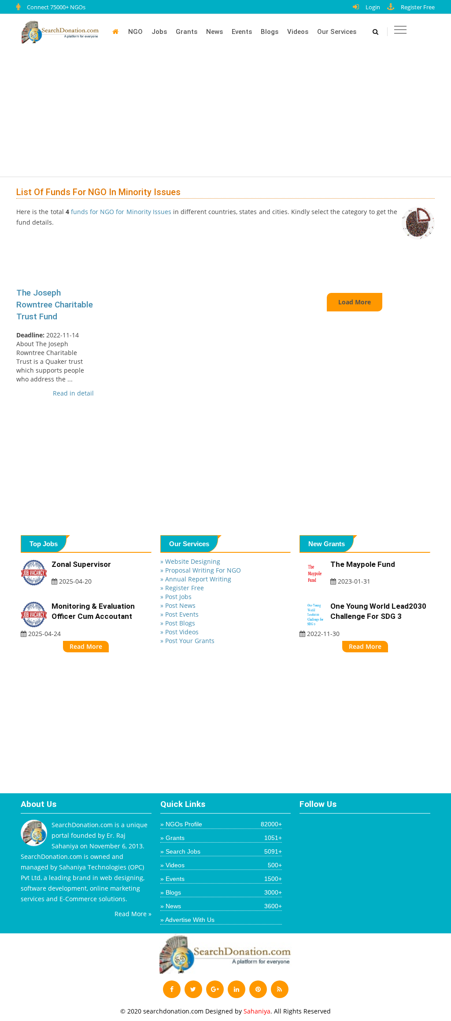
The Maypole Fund (362, 564)
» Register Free (182, 588)
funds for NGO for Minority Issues (120, 211)
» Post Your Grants (187, 640)
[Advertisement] (230, 115)
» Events (221, 878)
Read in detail (73, 393)
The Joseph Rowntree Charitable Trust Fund (54, 305)
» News (221, 906)
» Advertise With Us (187, 919)
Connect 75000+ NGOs (56, 7)
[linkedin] (236, 989)
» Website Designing (190, 561)
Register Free (418, 7)
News (214, 32)
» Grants (221, 837)
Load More (354, 302)
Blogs (269, 32)
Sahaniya (257, 1011)
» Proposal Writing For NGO (200, 570)
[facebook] (172, 989)
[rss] (279, 989)
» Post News (178, 605)
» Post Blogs (177, 623)
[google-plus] (215, 989)
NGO (135, 32)
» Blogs (221, 892)
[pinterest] (258, 989)
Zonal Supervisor (81, 564)
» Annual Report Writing (195, 579)
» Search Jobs (221, 851)
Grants (186, 32)
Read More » (133, 914)
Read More (86, 646)
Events (242, 32)
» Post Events (179, 614)
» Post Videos (179, 632)
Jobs (159, 32)
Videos (297, 32)
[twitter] (193, 989)
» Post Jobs (176, 596)
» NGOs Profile (221, 824)
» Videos (221, 865)
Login (373, 7)
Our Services (336, 32)
